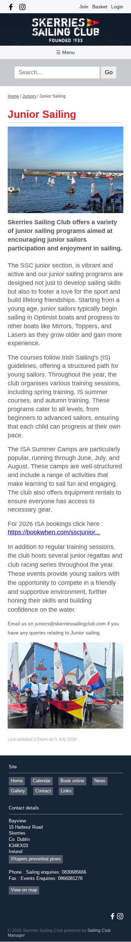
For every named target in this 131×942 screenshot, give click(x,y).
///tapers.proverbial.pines (36, 859)
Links (66, 791)
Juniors (29, 96)
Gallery (18, 791)
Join (83, 6)
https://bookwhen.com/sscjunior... (54, 532)
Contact (43, 791)
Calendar (42, 780)
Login (117, 6)
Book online (72, 780)
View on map (24, 890)
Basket (99, 6)
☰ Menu (65, 52)
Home (13, 96)
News (99, 780)
